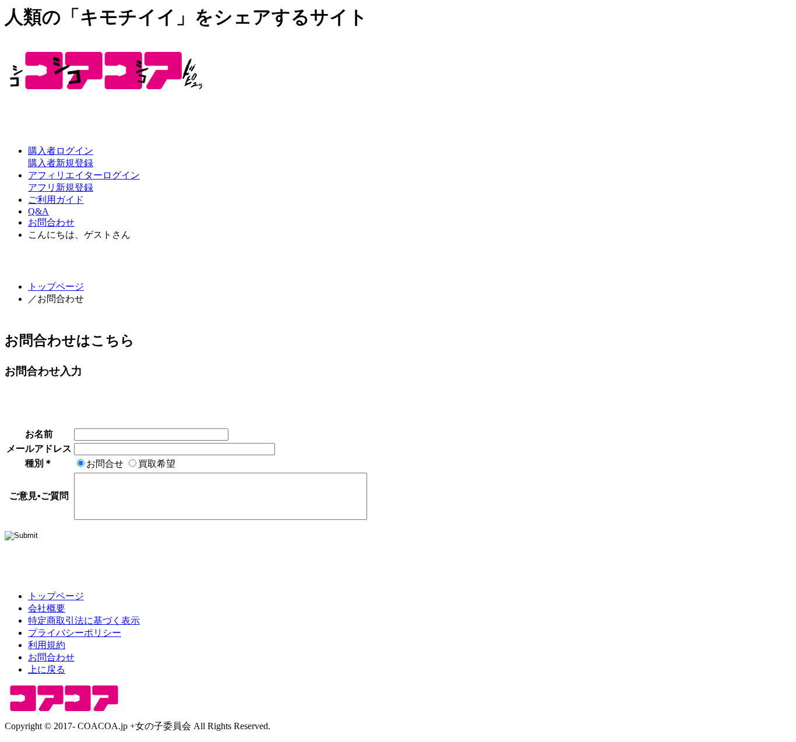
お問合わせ (51, 222)
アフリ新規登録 (60, 187)
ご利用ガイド (56, 200)
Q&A (38, 211)
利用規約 (46, 645)
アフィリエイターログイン (84, 175)
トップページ (56, 286)
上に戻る (46, 669)
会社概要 (46, 608)
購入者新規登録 (60, 163)
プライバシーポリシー (74, 633)
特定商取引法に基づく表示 (84, 620)
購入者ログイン (60, 151)
